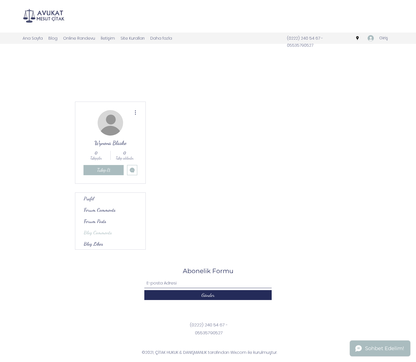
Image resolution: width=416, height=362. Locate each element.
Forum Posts (95, 221)
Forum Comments (99, 210)
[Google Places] (357, 38)
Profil (89, 198)
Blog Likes (93, 244)
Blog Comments (98, 232)
